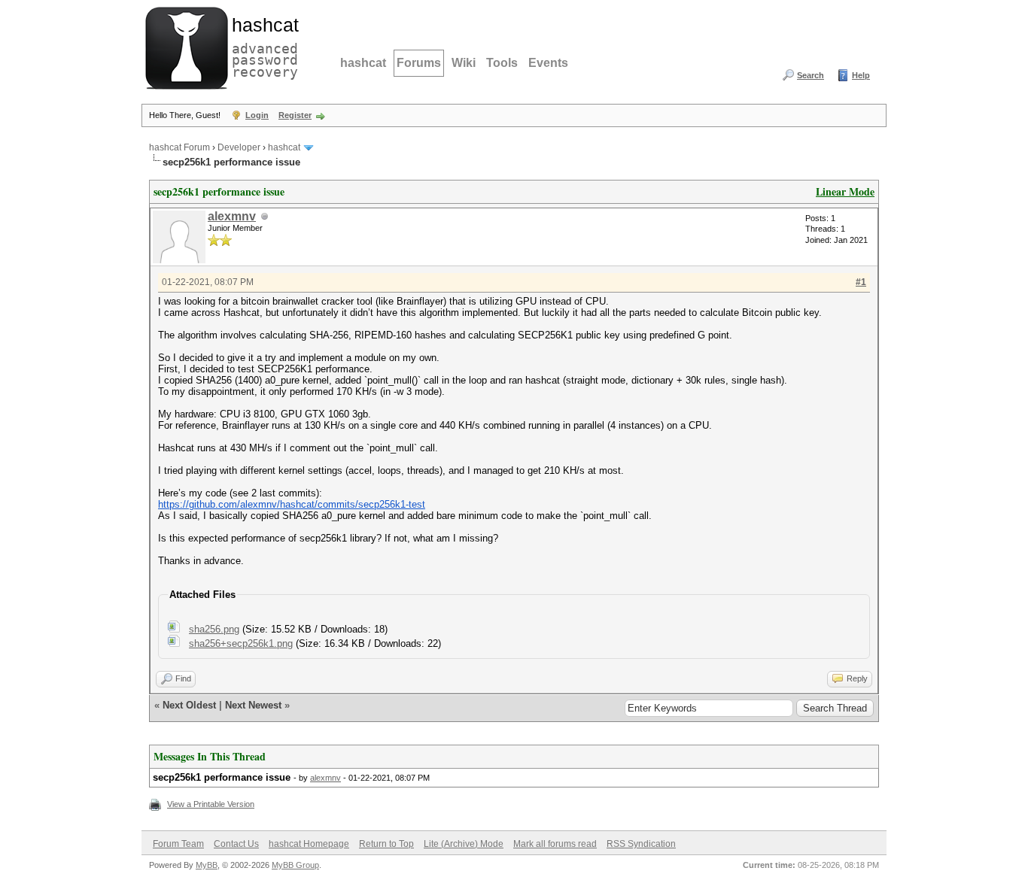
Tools (502, 62)
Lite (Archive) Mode (463, 844)
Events (548, 62)
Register (295, 115)
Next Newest (253, 705)
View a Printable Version (210, 804)
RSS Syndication (641, 844)
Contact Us (236, 844)
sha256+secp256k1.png (241, 643)
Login (257, 115)
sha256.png (214, 629)
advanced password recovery (262, 45)
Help (861, 75)
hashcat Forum (179, 147)
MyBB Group (295, 864)
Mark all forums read (555, 844)
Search (810, 75)
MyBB (206, 864)
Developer (238, 147)
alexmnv (232, 216)
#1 (861, 282)
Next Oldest (189, 705)
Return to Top (386, 844)
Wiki (464, 62)
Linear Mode (845, 191)
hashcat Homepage (309, 844)
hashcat (363, 62)
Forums (419, 62)
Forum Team (178, 844)
